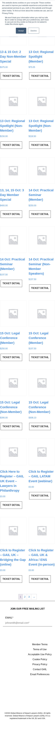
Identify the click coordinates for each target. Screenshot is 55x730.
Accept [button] (21, 30)
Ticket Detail (11, 76)
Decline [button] (34, 30)
